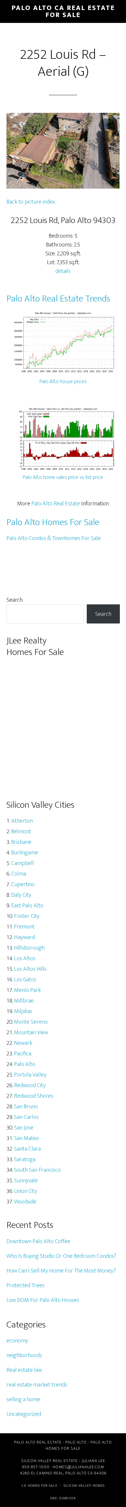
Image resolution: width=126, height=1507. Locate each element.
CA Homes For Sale (39, 1485)
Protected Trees (25, 1285)
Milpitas (23, 1011)
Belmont (21, 832)
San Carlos (26, 1117)
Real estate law (24, 1370)
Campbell (22, 863)
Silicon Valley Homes (84, 1485)
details (63, 271)
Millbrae (24, 1001)
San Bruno (26, 1107)
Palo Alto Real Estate (55, 504)
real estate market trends (36, 1385)
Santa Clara (27, 1149)
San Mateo (26, 1138)
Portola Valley (30, 1075)
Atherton (22, 821)
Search (14, 600)
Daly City (21, 895)
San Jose (23, 1128)
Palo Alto (24, 1064)
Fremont (24, 927)
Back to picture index (30, 202)
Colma (18, 874)
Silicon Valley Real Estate (49, 1460)
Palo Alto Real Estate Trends (58, 298)
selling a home (23, 1399)
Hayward (24, 937)
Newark (23, 1043)
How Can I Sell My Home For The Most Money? (61, 1271)
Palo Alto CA (79, 1473)
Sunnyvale (26, 1181)
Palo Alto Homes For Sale (52, 522)
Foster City (27, 916)
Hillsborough (29, 948)
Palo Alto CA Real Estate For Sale (63, 11)
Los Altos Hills (30, 969)
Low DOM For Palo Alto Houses (42, 1300)
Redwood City (30, 1085)
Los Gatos (25, 980)
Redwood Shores (33, 1096)
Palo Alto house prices (63, 381)
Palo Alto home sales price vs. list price (63, 477)
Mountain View (31, 1032)
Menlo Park (27, 990)
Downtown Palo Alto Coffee (38, 1241)
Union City (25, 1191)
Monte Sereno (31, 1022)
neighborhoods (24, 1355)
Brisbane (21, 842)
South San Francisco (37, 1170)
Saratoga (24, 1159)
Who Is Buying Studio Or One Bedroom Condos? (61, 1256)
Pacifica (22, 1054)
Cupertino (23, 884)
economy (17, 1341)
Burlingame (24, 853)
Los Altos (24, 958)
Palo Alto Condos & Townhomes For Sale (53, 538)
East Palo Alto (27, 906)
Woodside (25, 1202)
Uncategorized (23, 1414)
